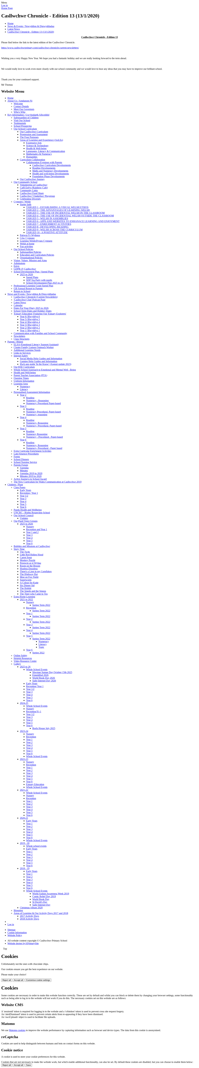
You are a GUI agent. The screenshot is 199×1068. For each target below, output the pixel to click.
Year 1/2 (24, 495)
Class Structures (21, 339)
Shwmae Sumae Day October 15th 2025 (52, 672)
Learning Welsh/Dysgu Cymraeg (36, 241)
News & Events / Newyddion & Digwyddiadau (30, 26)
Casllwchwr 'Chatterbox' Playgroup (37, 196)
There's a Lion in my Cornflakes (36, 571)
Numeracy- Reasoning (37, 423)
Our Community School (25, 182)
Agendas (24, 467)
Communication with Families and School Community (40, 333)
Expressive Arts (34, 142)
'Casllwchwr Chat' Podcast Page (29, 299)
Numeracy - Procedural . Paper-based (44, 437)
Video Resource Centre (25, 661)
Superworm (25, 580)
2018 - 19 (24, 868)
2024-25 (24, 703)
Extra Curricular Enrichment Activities (32, 451)
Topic (41, 647)
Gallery (17, 664)
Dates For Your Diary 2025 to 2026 (31, 308)
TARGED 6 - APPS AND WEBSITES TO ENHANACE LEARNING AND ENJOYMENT (73, 221)
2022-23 (24, 759)
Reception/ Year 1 (35, 686)
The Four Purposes (29, 137)
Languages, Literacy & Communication (45, 151)
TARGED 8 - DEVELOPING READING (47, 227)
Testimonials (20, 123)
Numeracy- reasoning (36, 414)
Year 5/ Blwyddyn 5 (30, 319)
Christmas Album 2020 (31, 907)
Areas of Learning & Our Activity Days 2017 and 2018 (41, 913)
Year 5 (23, 428)
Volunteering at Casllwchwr (33, 184)
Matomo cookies (17, 1030)
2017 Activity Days (29, 916)
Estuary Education (35, 784)
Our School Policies (23, 249)
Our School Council (23, 515)
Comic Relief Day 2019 (44, 896)
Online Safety (20, 655)
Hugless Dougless (29, 568)
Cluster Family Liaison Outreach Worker (34, 347)
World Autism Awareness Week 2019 (50, 893)
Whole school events (36, 846)
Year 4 (23, 417)
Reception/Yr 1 (33, 711)
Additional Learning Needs (27, 350)
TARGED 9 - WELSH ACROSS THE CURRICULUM (54, 229)
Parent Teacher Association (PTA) (30, 375)
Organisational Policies (31, 257)
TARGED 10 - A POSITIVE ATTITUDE (47, 232)
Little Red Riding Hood (31, 554)
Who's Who (19, 112)
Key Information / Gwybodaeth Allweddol (28, 114)
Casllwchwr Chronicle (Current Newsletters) (36, 297)
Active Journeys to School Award (30, 479)
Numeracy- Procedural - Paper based (44, 448)
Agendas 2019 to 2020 (31, 473)
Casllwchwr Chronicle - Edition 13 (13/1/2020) (30, 32)
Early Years (25, 490)
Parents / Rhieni (15, 341)
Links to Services (22, 353)
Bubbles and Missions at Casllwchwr (32, 546)
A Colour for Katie (29, 582)
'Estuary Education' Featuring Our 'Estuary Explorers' (40, 313)
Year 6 (23, 439)
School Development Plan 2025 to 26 (44, 283)
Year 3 (23, 406)
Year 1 (29, 613)
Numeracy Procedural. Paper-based (43, 411)
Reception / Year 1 (29, 493)
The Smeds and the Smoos (33, 591)
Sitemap (11, 929)
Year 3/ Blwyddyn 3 (30, 325)
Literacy (24, 389)
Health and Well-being (25, 372)
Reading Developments (43, 168)
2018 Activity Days (29, 918)
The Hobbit (25, 588)
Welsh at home (27, 243)
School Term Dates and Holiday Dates (32, 311)
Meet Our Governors (24, 109)
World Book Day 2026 (43, 678)
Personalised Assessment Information (32, 392)
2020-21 (24, 818)
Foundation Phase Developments (48, 176)
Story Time (19, 549)
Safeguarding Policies (30, 252)
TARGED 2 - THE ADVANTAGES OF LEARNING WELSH (58, 210)
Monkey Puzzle (27, 560)
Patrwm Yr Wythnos (30, 235)
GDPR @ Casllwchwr (25, 269)
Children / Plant (15, 484)
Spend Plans (32, 277)
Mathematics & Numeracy (39, 154)
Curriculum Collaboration (32, 159)
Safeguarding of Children (26, 117)
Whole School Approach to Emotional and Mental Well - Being (45, 369)
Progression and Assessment (34, 134)
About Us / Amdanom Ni (19, 100)
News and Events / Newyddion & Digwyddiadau (31, 294)
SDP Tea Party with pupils (39, 280)
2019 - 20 (24, 843)
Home (10, 23)
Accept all (18, 980)
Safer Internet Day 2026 (44, 680)
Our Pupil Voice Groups (25, 521)
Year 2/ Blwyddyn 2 (30, 327)
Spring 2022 (38, 652)
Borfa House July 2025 (43, 728)
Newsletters (19, 336)
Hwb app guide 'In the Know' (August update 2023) (45, 364)
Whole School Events (36, 669)
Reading (30, 397)
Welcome (18, 103)
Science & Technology (37, 145)
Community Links (29, 190)
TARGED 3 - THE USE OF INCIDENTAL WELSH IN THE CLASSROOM (65, 213)
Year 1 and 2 (32, 532)
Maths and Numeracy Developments (50, 170)
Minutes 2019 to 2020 (31, 476)
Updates (24, 518)
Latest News (13, 29)
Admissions (19, 263)
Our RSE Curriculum (24, 367)
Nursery (30, 526)
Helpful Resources (23, 658)
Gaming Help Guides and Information (38, 361)
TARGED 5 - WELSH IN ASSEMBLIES (47, 218)
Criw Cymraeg (27, 238)
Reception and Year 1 (36, 529)
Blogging (18, 910)
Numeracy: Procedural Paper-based (43, 403)
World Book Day (40, 899)
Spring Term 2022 (41, 605)
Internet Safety (21, 355)
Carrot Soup (26, 557)
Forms (17, 456)
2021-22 (24, 790)
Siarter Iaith (25, 204)
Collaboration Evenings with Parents (44, 162)
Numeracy (25, 386)
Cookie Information (17, 932)
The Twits (25, 551)
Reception (31, 608)
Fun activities (26, 246)
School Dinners (21, 459)
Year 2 (23, 395)
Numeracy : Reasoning (37, 400)
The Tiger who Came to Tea (34, 594)
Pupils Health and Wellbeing (28, 509)
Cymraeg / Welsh (22, 201)
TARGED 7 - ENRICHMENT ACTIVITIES (48, 224)
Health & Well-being (36, 148)
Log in (4, 5)
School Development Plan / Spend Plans (33, 271)
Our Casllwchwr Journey (32, 179)
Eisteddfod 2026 (40, 675)
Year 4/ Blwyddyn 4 (30, 322)
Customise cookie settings (38, 980)
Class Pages (19, 487)
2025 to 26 (25, 666)
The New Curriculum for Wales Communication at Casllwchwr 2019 (47, 481)
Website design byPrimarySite (23, 943)
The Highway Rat (29, 574)
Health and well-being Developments (50, 173)
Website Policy (14, 935)
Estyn (16, 266)
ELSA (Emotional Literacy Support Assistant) (36, 344)
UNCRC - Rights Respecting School (32, 512)
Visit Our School (22, 120)
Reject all (6, 980)
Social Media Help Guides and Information (41, 358)
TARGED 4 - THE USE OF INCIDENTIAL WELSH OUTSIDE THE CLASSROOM (70, 215)
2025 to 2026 (26, 274)
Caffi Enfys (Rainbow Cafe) (34, 187)
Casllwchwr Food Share (32, 193)
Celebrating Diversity (30, 199)
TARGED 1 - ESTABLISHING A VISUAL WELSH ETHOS (57, 207)
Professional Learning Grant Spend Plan (33, 285)
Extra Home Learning (24, 596)
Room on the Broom (30, 566)
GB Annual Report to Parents (28, 288)
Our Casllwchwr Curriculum (34, 131)
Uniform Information (24, 381)
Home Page (7, 8)
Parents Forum (21, 465)
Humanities (31, 156)
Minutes (24, 470)
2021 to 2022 (26, 599)
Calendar (18, 305)
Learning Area (21, 383)
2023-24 (24, 731)
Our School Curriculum (25, 128)
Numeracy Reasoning (36, 434)
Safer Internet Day (41, 904)
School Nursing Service (25, 462)
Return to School (22, 291)
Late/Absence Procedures (26, 453)
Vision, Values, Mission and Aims (30, 260)
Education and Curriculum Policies (37, 255)
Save (28, 1065)
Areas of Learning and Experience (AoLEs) (41, 140)
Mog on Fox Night (29, 577)
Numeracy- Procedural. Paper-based (44, 425)
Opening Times (21, 378)
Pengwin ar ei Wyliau (30, 563)
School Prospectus (23, 126)
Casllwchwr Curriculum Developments (51, 165)
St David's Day (39, 902)
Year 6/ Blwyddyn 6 (30, 316)
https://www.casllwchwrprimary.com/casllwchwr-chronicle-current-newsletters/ (40, 47)
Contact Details (21, 106)
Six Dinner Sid (27, 585)
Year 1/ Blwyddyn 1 (30, 330)
